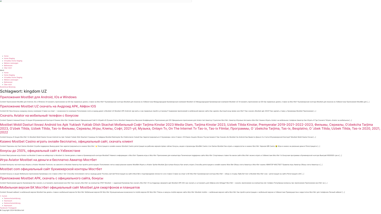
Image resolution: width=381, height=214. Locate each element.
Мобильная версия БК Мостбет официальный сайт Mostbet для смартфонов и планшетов (70, 187)
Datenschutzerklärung (12, 198)
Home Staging (9, 58)
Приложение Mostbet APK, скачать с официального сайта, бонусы (51, 178)
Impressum (8, 201)
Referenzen (8, 65)
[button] (190, 70)
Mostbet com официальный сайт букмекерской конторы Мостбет (51, 169)
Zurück (3, 196)
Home (6, 56)
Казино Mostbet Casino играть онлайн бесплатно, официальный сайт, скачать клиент (66, 141)
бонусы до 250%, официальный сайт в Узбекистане (40, 151)
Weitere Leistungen (11, 63)
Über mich (8, 68)
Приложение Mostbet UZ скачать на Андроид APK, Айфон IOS (48, 106)
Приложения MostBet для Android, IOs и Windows (38, 97)
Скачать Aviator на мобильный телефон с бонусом (39, 115)
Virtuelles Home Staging (13, 61)
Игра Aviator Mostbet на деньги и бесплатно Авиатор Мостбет (48, 160)
